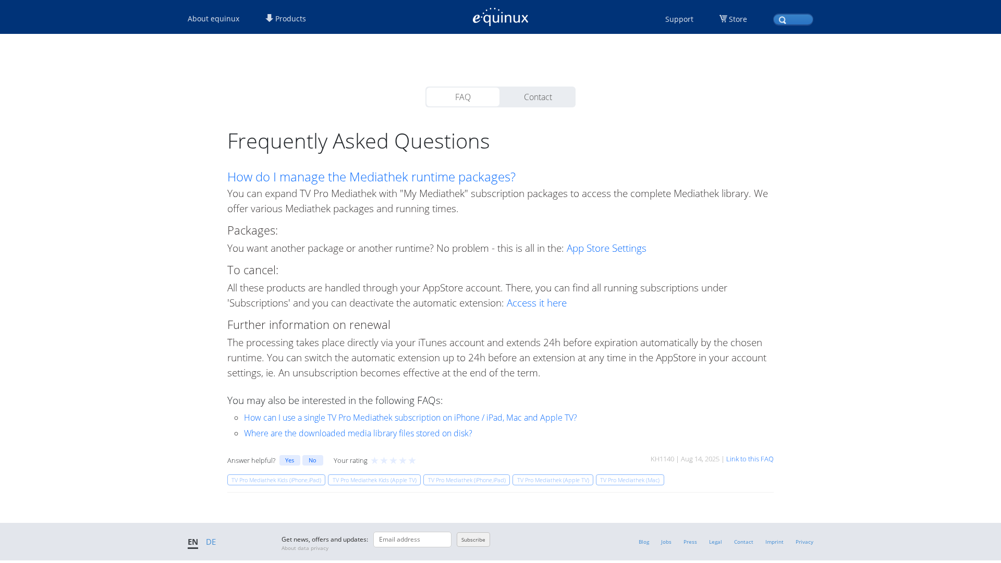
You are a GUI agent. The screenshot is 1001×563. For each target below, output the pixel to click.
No (312, 460)
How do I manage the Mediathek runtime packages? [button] (371, 177)
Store (738, 19)
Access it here (537, 303)
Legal (715, 541)
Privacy (804, 541)
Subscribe (473, 539)
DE (211, 541)
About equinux (213, 18)
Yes (289, 460)
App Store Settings (606, 248)
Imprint (774, 541)
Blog (644, 541)
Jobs (666, 541)
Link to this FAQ (750, 458)
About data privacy (305, 548)
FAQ (463, 97)
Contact (538, 97)
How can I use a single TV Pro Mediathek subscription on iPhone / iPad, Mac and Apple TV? (410, 417)
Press (690, 541)
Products (289, 18)
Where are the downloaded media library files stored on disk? (358, 433)
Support (679, 19)
